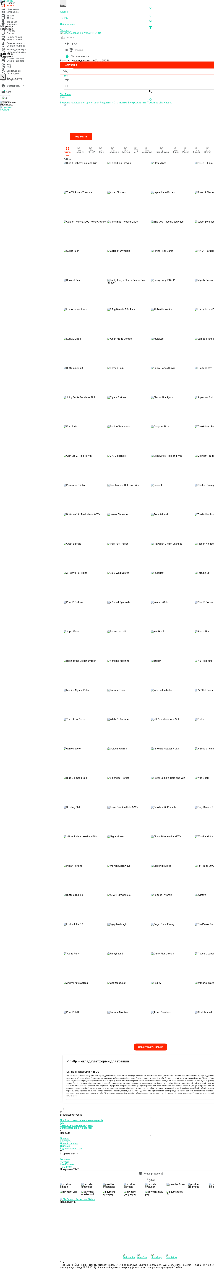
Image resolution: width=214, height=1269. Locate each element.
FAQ (62, 1122)
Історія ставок (91, 102)
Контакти (65, 1141)
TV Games (66, 1166)
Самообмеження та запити (76, 1127)
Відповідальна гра (71, 1148)
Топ (62, 94)
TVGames (153, 102)
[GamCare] (143, 1256)
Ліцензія (65, 1146)
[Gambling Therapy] (172, 1256)
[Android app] (83, 1249)
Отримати (81, 136)
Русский (5, 109)
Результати (107, 102)
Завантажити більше (150, 1047)
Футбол (64, 1161)
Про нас (64, 1138)
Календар (76, 102)
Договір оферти (69, 1143)
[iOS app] (83, 1225)
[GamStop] (157, 1256)
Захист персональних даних (76, 1125)
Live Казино (67, 1164)
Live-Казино (165, 102)
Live (62, 96)
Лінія (68, 94)
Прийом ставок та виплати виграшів (81, 1120)
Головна (65, 1159)
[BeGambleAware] (129, 1256)
